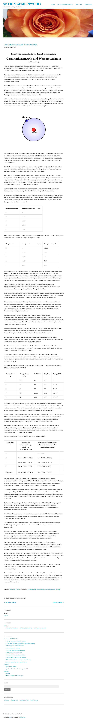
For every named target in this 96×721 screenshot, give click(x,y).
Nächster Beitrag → (58, 602)
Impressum (88, 4)
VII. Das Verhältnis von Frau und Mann (15, 655)
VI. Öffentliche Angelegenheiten (14, 652)
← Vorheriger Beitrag (10, 602)
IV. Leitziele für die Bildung (13, 648)
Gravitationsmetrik (32, 589)
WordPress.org (34, 700)
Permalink (58, 589)
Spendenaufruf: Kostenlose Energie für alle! (17, 669)
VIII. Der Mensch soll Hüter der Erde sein (16, 657)
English (6, 615)
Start (53, 4)
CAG (10, 717)
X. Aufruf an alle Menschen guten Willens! (16, 662)
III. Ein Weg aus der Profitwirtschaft (15, 645)
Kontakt (8, 673)
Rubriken (6, 626)
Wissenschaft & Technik (14, 589)
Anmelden (6, 700)
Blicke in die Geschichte (12, 628)
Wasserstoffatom (40, 589)
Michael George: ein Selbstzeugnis (14, 675)
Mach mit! (79, 4)
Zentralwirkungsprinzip (49, 589)
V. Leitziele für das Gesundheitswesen (15, 650)
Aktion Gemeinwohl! (22, 4)
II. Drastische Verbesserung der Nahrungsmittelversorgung (20, 643)
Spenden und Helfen (11, 666)
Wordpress (22, 717)
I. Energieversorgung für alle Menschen (16, 641)
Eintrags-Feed (14, 700)
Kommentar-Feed (24, 700)
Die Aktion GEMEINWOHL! (65, 4)
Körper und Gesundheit (26, 628)
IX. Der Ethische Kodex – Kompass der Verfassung (18, 659)
